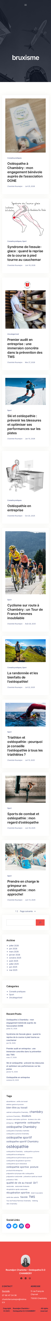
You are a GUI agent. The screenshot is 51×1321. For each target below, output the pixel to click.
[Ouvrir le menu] (25, 5)
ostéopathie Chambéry (14, 1151)
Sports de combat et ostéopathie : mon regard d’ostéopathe (23, 818)
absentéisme (10, 1101)
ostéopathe (33, 1122)
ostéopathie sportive (17, 1167)
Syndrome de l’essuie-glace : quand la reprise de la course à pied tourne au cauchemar (25, 253)
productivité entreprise (14, 1170)
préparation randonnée (14, 1176)
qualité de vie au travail (19, 1182)
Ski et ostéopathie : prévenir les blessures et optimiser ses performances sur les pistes (24, 424)
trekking (35, 1201)
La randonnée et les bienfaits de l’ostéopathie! (22, 677)
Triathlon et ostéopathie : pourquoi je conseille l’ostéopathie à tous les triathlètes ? (25, 746)
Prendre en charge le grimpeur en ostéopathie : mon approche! (23, 887)
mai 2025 (13, 970)
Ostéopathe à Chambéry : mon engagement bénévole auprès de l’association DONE (25, 172)
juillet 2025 (14, 964)
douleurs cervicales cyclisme (16, 1119)
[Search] (40, 922)
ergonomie (20, 1122)
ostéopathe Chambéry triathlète (17, 1131)
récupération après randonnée (16, 1189)
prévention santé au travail (33, 1176)
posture (34, 1167)
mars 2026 (14, 951)
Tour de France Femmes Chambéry (18, 1201)
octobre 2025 (15, 958)
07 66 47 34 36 (9, 1295)
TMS (32, 1197)
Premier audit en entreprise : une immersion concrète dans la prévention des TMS (24, 348)
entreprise (9, 1123)
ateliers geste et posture (15, 1104)
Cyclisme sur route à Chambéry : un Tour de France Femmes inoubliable (25, 611)
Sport (24, 241)
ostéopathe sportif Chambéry (22, 1141)
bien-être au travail (16, 1107)
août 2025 (13, 961)
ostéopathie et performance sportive (19, 1158)
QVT (35, 1182)
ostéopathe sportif (19, 1137)
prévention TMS (12, 1180)
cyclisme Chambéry (13, 1116)
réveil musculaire (37, 1193)
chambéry (36, 1111)
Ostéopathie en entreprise (19, 508)
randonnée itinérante (22, 1186)
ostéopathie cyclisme (31, 1151)
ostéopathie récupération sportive (18, 1161)
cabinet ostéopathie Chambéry (17, 1112)
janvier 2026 (14, 955)
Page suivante (28, 911)
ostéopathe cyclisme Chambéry (17, 1134)
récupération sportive (18, 1192)
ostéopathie (17, 1146)
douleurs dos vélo (34, 1119)
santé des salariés (12, 1197)
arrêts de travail (22, 1101)
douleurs (26, 1116)
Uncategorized (13, 334)
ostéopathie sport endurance (16, 1164)
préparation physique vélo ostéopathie (20, 1173)
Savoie (24, 1197)
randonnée (10, 1186)
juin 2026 (13, 948)
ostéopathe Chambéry (21, 1127)
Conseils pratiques (14, 158)
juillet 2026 (14, 945)
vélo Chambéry (11, 1204)
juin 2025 (13, 967)
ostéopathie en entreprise (15, 1154)
